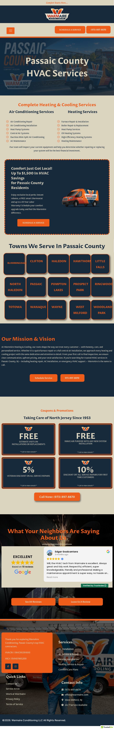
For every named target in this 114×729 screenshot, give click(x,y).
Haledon (59, 261)
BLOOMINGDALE (17, 262)
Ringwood (104, 284)
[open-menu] (10, 30)
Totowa (15, 307)
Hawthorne (83, 261)
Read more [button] (52, 577)
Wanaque (38, 307)
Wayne (57, 307)
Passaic (36, 284)
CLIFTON (36, 261)
